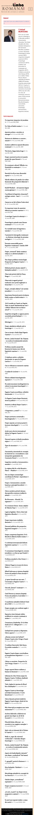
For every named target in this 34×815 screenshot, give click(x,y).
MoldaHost (25, 814)
